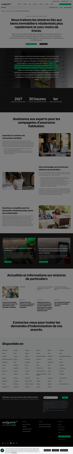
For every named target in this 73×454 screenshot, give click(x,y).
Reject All (55, 450)
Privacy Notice (14, 452)
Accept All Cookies (64, 450)
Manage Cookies (47, 450)
